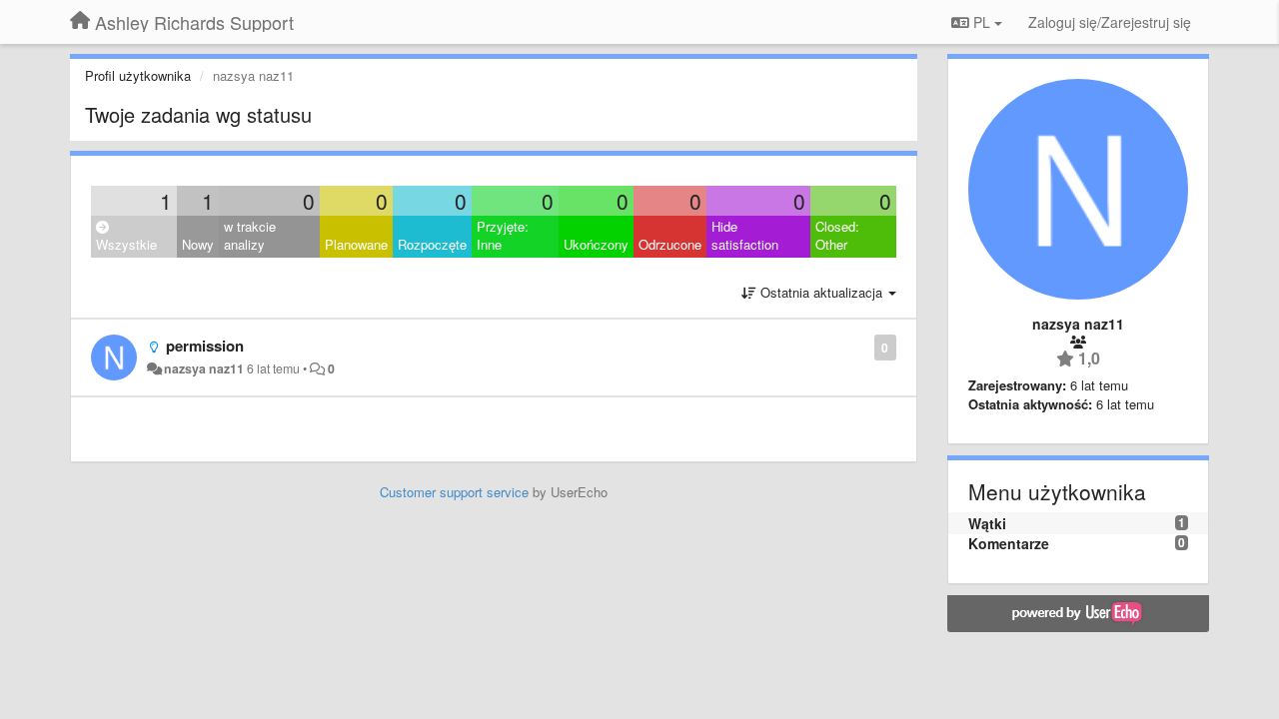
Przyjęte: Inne (503, 236)
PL (981, 22)
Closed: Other (837, 236)
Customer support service (454, 491)
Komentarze (1008, 543)
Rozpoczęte (432, 244)
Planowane (356, 244)
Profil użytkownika (138, 75)
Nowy (198, 244)
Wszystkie (126, 244)
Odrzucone (670, 244)
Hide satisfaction (744, 236)
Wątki (987, 523)
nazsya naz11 (204, 368)
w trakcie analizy (250, 236)
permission (205, 346)
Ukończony (596, 244)
